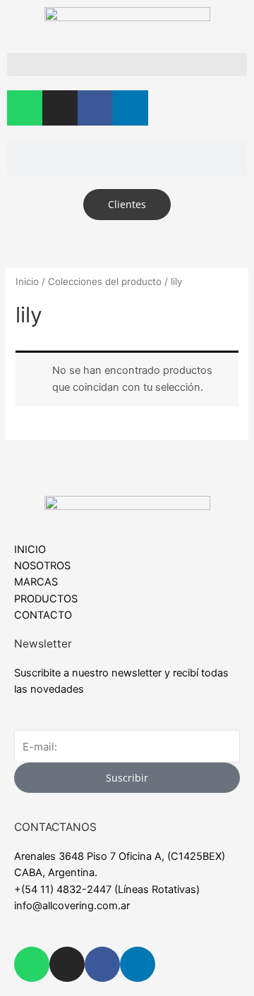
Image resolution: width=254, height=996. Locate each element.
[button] (127, 64)
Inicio (27, 281)
